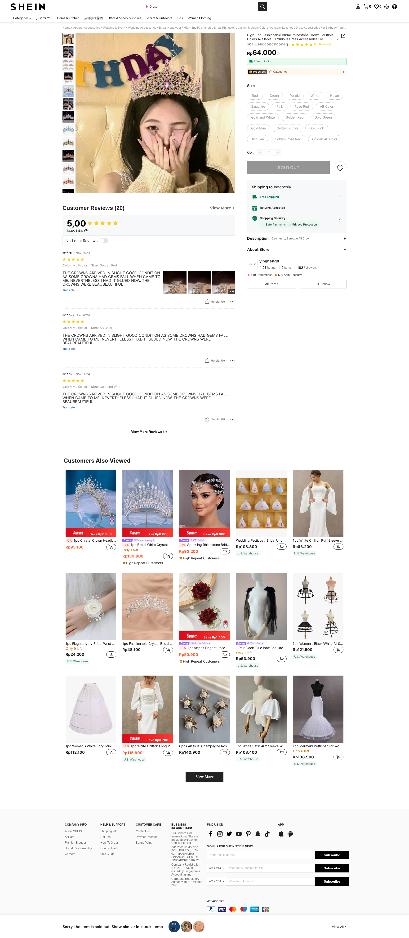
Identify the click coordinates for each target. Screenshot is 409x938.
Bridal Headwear (170, 27)
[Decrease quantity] (260, 152)
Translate (68, 290)
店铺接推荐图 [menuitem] (93, 18)
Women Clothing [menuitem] (199, 18)
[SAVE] (340, 167)
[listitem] (91, 515)
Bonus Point (143, 842)
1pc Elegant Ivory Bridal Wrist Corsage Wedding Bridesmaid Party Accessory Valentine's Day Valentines (91, 644)
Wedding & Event (114, 27)
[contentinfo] (278, 909)
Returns (105, 837)
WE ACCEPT (215, 901)
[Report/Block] (232, 302)
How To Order (109, 842)
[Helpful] (207, 302)
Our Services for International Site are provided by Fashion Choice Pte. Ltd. (184, 838)
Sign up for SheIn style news (230, 846)
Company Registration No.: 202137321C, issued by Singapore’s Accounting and (185, 869)
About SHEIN (73, 831)
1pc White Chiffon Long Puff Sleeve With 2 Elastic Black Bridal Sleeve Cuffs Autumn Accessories (148, 746)
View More (204, 777)
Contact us (143, 831)
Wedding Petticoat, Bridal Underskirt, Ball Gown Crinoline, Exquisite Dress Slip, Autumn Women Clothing (261, 540)
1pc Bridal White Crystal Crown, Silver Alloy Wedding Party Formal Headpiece (148, 545)
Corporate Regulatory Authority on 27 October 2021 (186, 882)
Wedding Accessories (142, 27)
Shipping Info (108, 831)
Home (66, 27)
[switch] (104, 240)
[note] (91, 532)
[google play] (290, 836)
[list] (240, 833)
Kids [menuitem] (180, 18)
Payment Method (147, 837)
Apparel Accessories (86, 27)
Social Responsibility (78, 848)
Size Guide (107, 854)
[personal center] (358, 6)
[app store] (281, 836)
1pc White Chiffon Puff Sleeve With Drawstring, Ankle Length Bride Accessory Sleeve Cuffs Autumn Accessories (318, 540)
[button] (386, 6)
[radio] (255, 96)
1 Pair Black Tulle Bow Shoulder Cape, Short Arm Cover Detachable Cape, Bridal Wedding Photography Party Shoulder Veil (261, 648)
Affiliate (69, 837)
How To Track (109, 848)
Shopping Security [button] (272, 218)
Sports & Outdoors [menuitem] (159, 18)
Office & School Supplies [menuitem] (124, 18)
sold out (288, 167)
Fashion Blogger (75, 842)
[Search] (262, 6)
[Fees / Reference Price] (278, 53)
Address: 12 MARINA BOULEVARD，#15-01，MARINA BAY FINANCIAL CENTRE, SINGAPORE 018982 (185, 853)
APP (281, 824)
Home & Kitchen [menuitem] (68, 18)
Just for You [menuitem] (44, 18)
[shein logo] (28, 6)
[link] (367, 6)
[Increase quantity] (278, 152)
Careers (70, 854)
